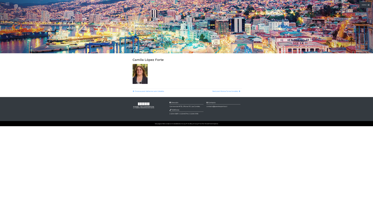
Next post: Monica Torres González (225, 91)
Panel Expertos (213, 123)
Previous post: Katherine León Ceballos (149, 91)
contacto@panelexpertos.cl (216, 106)
